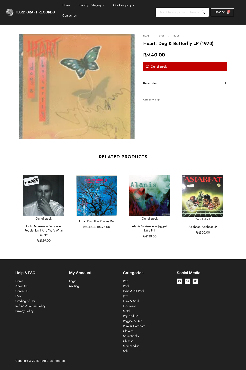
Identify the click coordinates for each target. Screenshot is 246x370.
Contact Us (69, 15)
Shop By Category (89, 5)
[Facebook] (179, 281)
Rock (177, 35)
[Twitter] (195, 281)
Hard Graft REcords (35, 12)
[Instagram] (187, 281)
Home (66, 5)
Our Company (122, 5)
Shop (161, 35)
